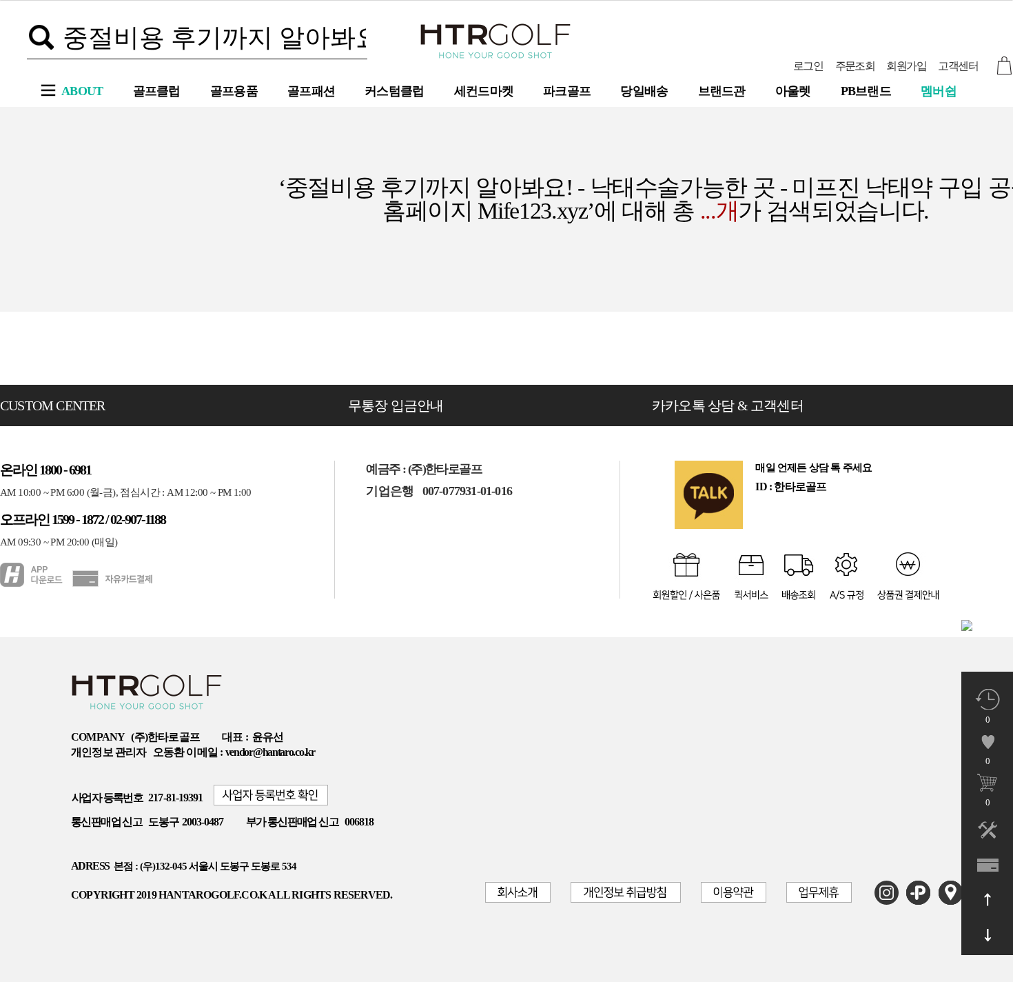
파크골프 (567, 91)
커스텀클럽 (394, 91)
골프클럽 (157, 91)
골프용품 (234, 91)
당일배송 (644, 91)
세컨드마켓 (484, 91)
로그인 (808, 66)
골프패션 (311, 91)
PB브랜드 (866, 91)
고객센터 (958, 66)
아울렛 (793, 91)
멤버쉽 (938, 91)
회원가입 (906, 66)
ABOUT (82, 91)
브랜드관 (722, 91)
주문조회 (855, 66)
